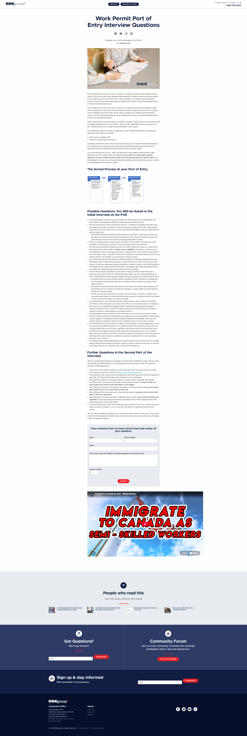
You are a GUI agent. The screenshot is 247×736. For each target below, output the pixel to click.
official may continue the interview (130, 372)
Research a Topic (129, 4)
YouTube (190, 709)
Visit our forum (168, 659)
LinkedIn (195, 709)
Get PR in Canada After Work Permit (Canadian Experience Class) (69, 608)
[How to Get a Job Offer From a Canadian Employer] (168, 610)
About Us (225, 2)
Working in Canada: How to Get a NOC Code (145, 608)
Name (92, 437)
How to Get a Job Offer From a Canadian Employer (183, 608)
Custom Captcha (96, 469)
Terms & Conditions (97, 728)
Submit (123, 481)
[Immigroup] (15, 4)
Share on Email (121, 33)
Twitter (184, 709)
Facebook (178, 709)
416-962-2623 (69, 719)
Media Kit (90, 714)
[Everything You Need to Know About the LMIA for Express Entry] (90, 610)
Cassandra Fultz (124, 43)
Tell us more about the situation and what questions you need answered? (116, 453)
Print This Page (131, 33)
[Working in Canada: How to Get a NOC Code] (129, 610)
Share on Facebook (115, 33)
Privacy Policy (83, 728)
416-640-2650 (55, 721)
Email (92, 445)
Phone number (129, 437)
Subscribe (101, 657)
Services (114, 4)
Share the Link (126, 33)
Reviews (218, 2)
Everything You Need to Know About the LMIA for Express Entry (107, 608)
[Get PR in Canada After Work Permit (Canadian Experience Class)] (52, 610)
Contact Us (234, 2)
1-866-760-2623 (233, 5)
